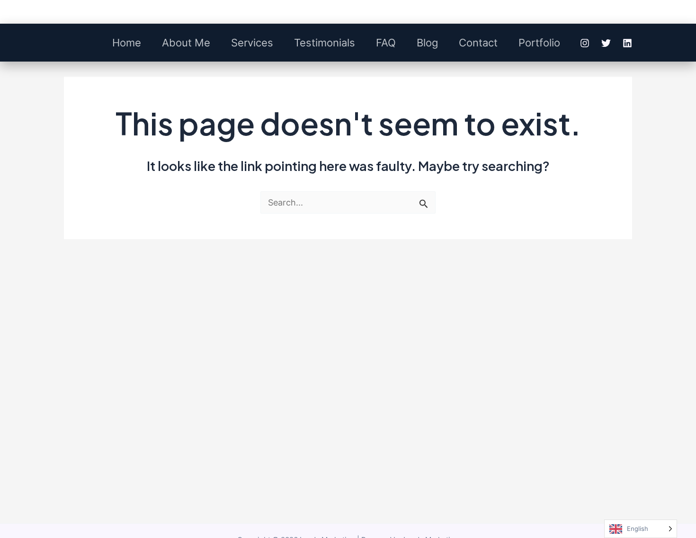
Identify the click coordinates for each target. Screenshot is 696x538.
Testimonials (324, 42)
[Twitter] (606, 43)
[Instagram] (584, 43)
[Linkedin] (627, 43)
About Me (186, 42)
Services (252, 42)
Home (126, 42)
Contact (478, 42)
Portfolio (539, 42)
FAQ (386, 42)
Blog (427, 42)
